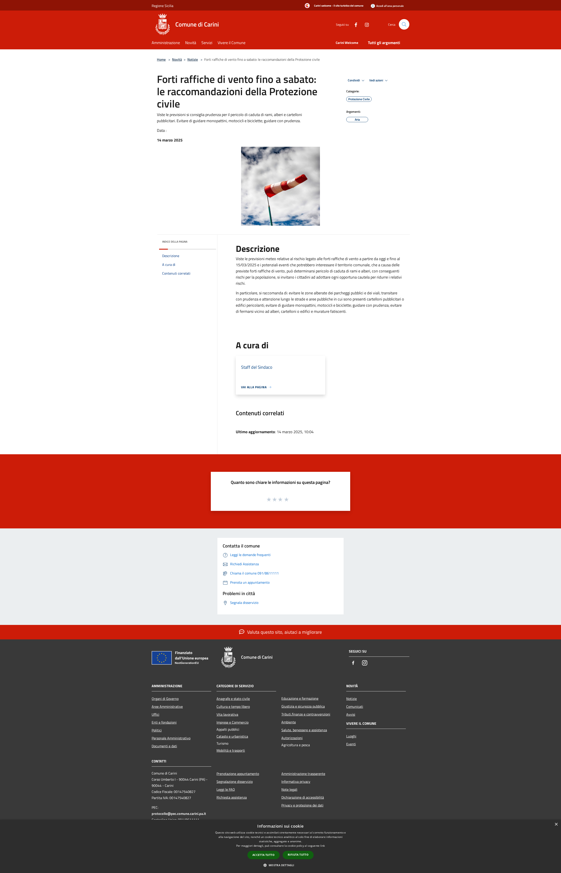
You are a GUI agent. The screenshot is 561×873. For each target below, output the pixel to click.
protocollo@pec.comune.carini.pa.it (179, 813)
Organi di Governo (165, 698)
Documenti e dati (164, 746)
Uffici (155, 714)
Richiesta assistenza (232, 797)
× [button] (556, 824)
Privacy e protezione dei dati (302, 805)
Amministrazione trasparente (303, 773)
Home (161, 59)
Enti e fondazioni (164, 722)
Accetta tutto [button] (263, 855)
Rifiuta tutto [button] (298, 855)
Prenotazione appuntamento (238, 773)
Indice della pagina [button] (174, 242)
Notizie (192, 59)
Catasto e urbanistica (232, 736)
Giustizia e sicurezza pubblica (303, 706)
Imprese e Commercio (233, 722)
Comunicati (354, 706)
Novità (177, 59)
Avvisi (350, 714)
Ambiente (288, 722)
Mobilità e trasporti (231, 750)
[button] (280, 865)
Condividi (354, 80)
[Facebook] (354, 24)
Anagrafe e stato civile (233, 698)
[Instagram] (365, 24)
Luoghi (351, 736)
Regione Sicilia (162, 5)
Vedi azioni (376, 80)
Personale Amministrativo (171, 738)
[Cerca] (404, 24)
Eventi (351, 744)
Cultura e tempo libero (233, 706)
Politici (157, 730)
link (322, 846)
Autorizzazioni (292, 738)
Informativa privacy (295, 781)
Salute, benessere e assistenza (304, 730)
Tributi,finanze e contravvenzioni (305, 714)
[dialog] (280, 846)
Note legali (289, 789)
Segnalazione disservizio (235, 781)
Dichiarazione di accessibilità (302, 797)
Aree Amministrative (167, 706)
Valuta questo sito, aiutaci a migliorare (284, 631)
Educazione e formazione (299, 698)
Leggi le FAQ (226, 789)
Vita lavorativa (227, 714)
